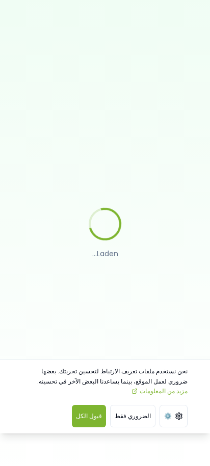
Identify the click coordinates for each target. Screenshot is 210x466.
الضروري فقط (133, 416)
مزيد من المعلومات (164, 391)
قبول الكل (89, 416)
